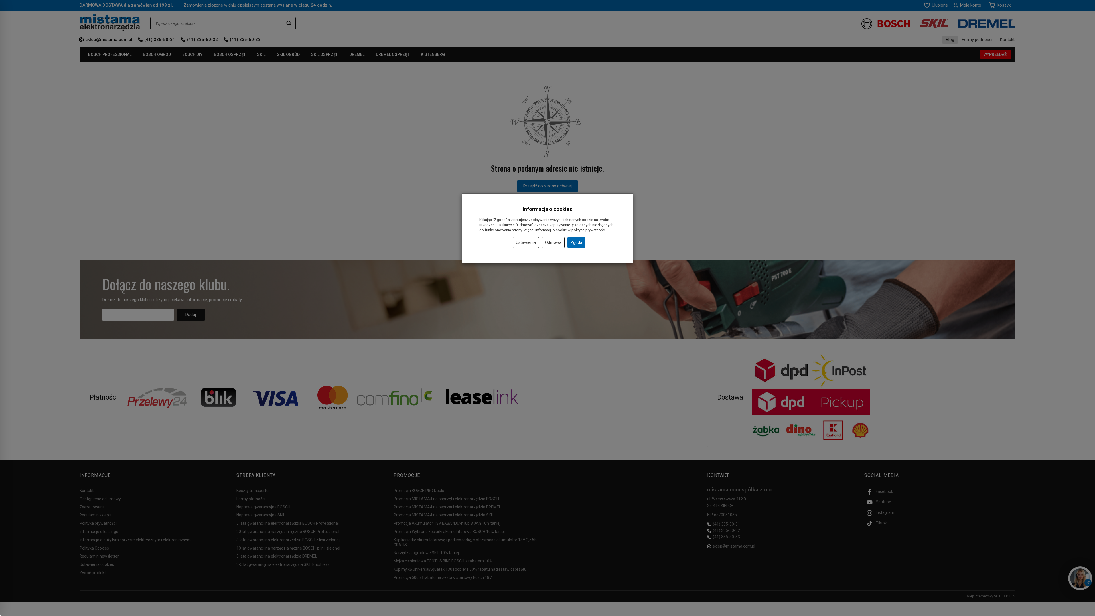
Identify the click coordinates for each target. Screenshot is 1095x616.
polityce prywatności (588, 230)
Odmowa (553, 242)
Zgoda (576, 242)
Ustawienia (526, 242)
